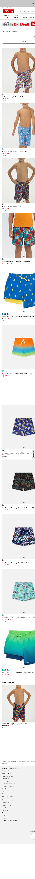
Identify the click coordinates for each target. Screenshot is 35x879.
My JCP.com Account (8, 773)
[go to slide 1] (23, 91)
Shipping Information (8, 784)
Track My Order (6, 771)
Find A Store (5, 803)
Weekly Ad (5, 808)
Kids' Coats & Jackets (16, 761)
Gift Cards (5, 791)
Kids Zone (5, 818)
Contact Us (5, 778)
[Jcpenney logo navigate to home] (8, 11)
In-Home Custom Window (9, 820)
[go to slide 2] (24, 91)
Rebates (4, 794)
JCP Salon (5, 810)
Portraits (4, 813)
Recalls (4, 789)
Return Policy (6, 781)
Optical (4, 815)
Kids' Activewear (26, 761)
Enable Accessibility (6, 8)
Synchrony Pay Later (8, 786)
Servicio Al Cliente (7, 796)
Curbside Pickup (7, 805)
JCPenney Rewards (7, 776)
